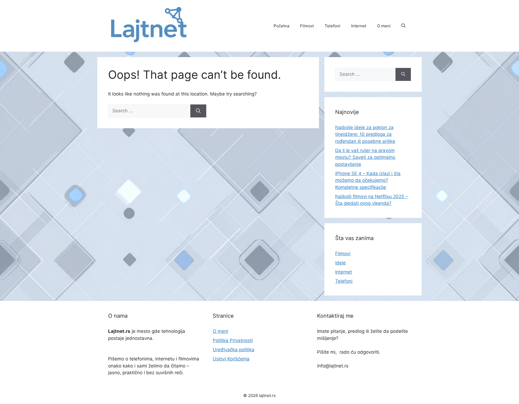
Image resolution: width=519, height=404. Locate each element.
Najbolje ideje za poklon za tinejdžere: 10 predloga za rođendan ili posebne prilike (365, 134)
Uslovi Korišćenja (231, 359)
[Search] (198, 110)
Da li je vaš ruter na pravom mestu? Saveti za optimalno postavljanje (365, 157)
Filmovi (307, 25)
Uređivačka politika (233, 349)
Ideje (340, 262)
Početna (281, 25)
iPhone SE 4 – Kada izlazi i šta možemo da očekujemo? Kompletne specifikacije (368, 180)
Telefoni (332, 25)
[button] (403, 26)
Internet (358, 25)
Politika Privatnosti (233, 340)
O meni (384, 25)
